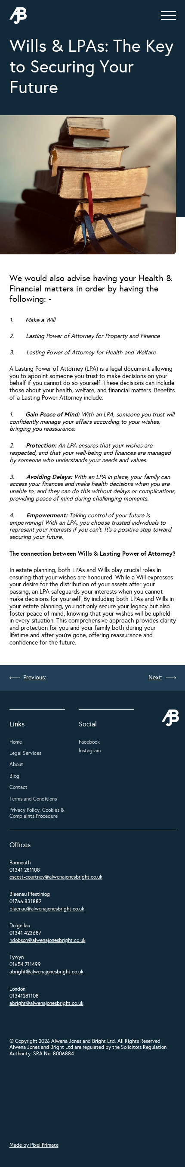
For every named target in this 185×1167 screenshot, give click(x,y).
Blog (14, 776)
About (16, 764)
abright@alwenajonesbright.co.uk (46, 972)
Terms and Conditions (33, 799)
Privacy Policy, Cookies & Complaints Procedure (36, 813)
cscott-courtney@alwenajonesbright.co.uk (55, 877)
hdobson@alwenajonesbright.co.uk (47, 940)
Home (15, 742)
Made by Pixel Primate (34, 1145)
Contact (18, 787)
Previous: (34, 677)
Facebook (89, 742)
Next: (155, 677)
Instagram (90, 751)
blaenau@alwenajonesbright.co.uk (46, 909)
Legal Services (25, 753)
